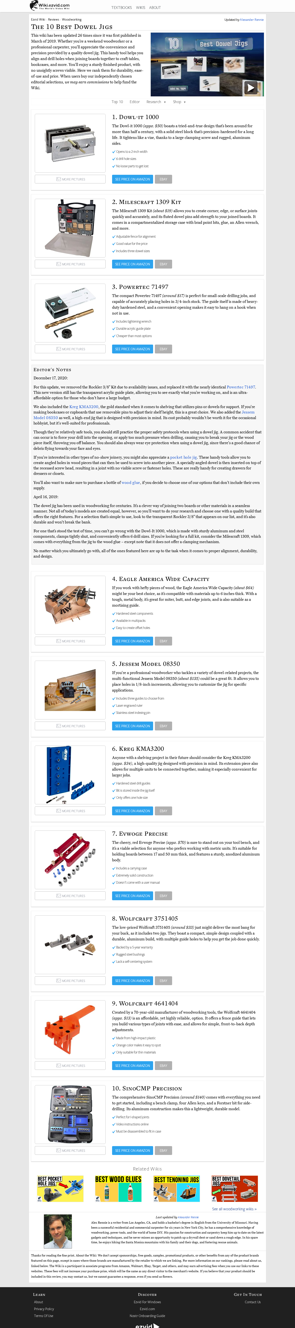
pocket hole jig (183, 457)
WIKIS (140, 7)
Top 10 (117, 101)
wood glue (131, 482)
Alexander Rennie (188, 1217)
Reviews (53, 19)
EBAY (163, 179)
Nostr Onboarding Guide (147, 1316)
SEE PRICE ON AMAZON (132, 179)
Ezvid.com (147, 1309)
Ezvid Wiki (38, 19)
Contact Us (253, 1302)
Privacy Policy (44, 1309)
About (38, 1302)
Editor (135, 101)
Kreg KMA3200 (83, 406)
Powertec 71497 (241, 387)
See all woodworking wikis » (234, 1208)
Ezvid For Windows (147, 1302)
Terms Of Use (43, 1316)
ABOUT (155, 7)
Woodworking (71, 19)
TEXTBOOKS (121, 7)
